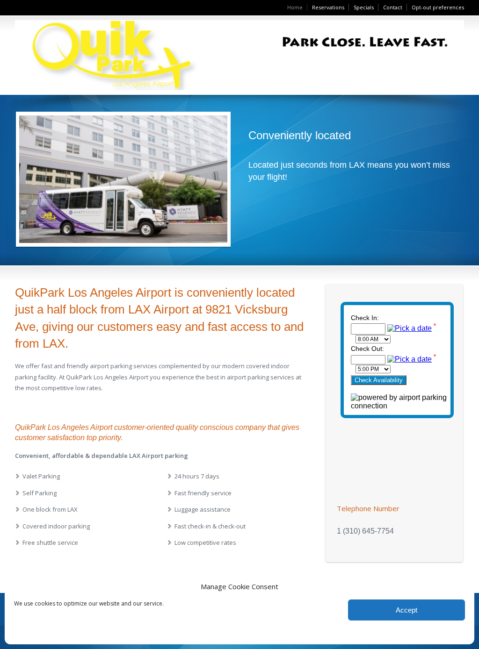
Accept (406, 610)
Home (295, 7)
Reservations (328, 7)
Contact (392, 7)
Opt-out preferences (438, 7)
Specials (364, 7)
